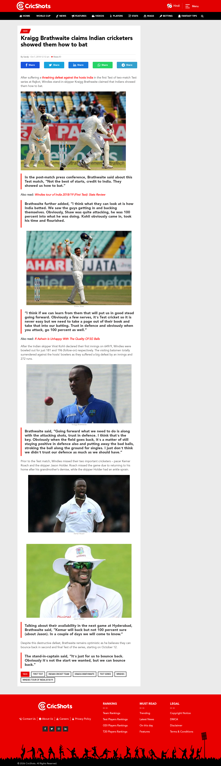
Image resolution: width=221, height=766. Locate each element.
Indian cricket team (59, 674)
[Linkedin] (65, 729)
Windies (120, 674)
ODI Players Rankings (115, 725)
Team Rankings (111, 713)
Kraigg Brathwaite (84, 674)
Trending (145, 713)
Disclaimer (176, 725)
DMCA (174, 719)
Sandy (26, 57)
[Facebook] (45, 729)
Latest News (147, 719)
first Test (38, 674)
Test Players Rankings (115, 719)
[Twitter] (52, 729)
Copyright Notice (180, 713)
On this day (146, 725)
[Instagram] (58, 729)
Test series (105, 674)
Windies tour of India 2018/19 (38, 680)
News (25, 31)
